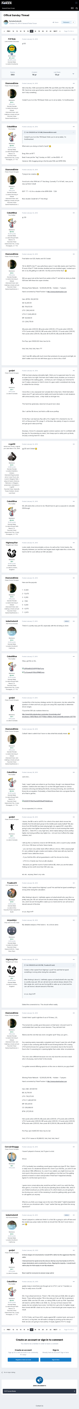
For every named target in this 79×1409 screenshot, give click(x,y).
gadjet (12, 370)
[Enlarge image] (50, 146)
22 (50, 31)
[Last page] (60, 31)
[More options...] (74, 39)
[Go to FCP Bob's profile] (11, 49)
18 (35, 31)
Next (55, 31)
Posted (30, 39)
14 (20, 31)
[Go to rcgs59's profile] (11, 456)
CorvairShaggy (12, 1147)
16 (28, 31)
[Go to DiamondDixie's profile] (11, 93)
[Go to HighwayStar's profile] (11, 553)
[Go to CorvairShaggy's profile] (11, 1157)
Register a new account (23, 1359)
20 (43, 31)
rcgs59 (12, 444)
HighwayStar (12, 543)
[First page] (4, 31)
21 (46, 31)
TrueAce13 (12, 883)
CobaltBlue (12, 126)
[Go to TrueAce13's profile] (11, 893)
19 (39, 31)
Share (56, 22)
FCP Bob (12, 39)
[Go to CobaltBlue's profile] (11, 137)
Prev (8, 31)
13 (17, 31)
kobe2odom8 (16, 21)
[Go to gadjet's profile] (11, 381)
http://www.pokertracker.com (57, 292)
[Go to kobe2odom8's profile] (6, 22)
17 (31, 31)
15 (24, 31)
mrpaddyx (12, 920)
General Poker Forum (29, 23)
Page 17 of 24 (68, 31)
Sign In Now (55, 1359)
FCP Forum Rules (10, 1391)
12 (13, 31)
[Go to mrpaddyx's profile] (11, 930)
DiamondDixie (11, 83)
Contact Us (39, 1406)
